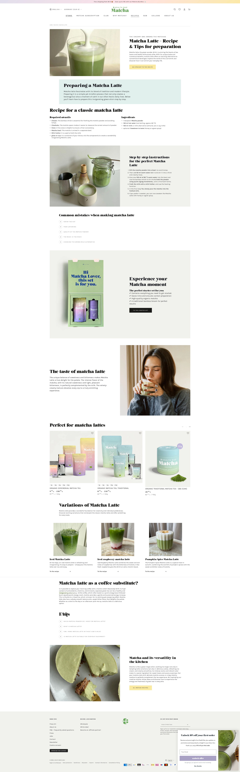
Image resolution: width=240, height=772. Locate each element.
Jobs (51, 736)
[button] (174, 9)
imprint (91, 762)
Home (51, 25)
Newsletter (53, 742)
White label (84, 727)
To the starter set (140, 310)
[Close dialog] (236, 733)
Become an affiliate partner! (90, 730)
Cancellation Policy (114, 762)
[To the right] (188, 427)
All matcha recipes (140, 687)
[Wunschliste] (179, 9)
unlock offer (198, 758)
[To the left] (184, 427)
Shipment (84, 762)
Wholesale (84, 724)
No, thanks (198, 766)
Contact (53, 739)
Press (52, 733)
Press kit (53, 724)
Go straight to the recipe (142, 67)
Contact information (101, 762)
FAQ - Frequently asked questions (62, 730)
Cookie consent (55, 745)
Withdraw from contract (58, 750)
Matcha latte (63, 25)
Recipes (56, 25)
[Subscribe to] (188, 724)
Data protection (67, 762)
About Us (53, 727)
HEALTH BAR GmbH (59, 760)
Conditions (77, 762)
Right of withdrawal (55, 762)
